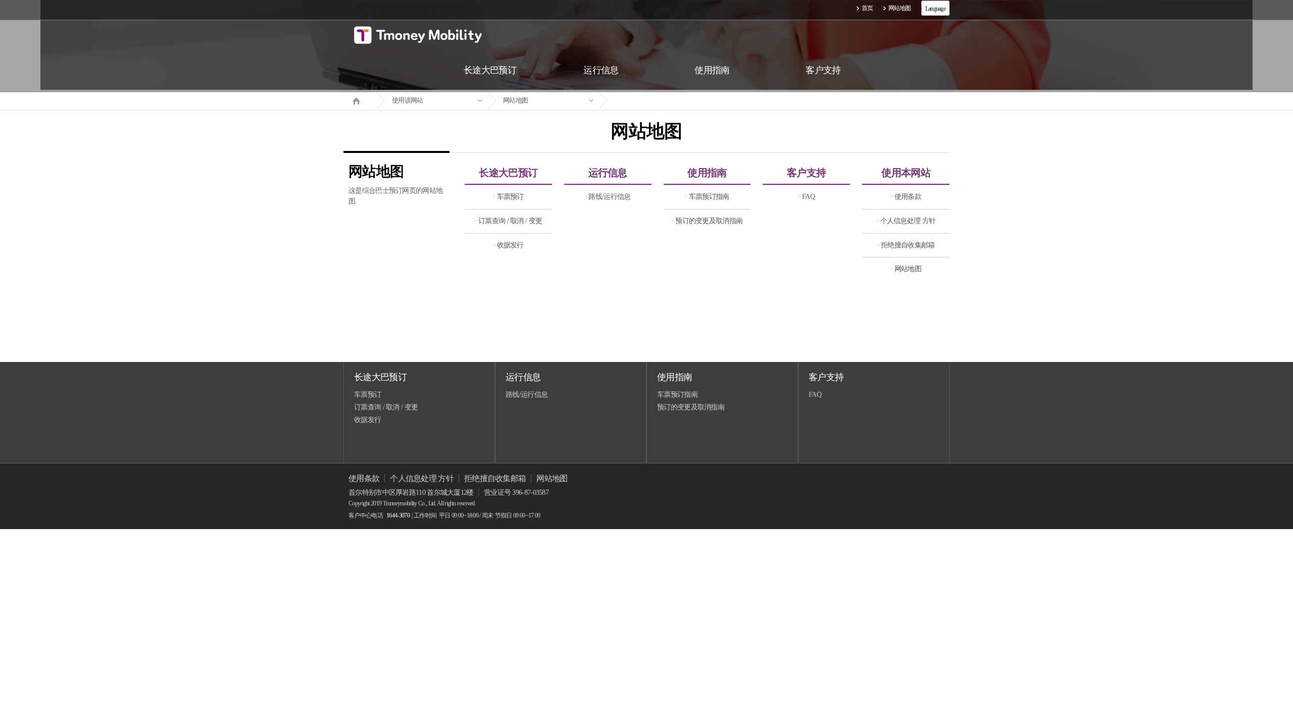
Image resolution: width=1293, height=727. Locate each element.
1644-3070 (398, 515)
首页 (867, 8)
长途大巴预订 (508, 172)
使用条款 (364, 478)
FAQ (815, 394)
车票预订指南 (677, 394)
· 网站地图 (905, 269)
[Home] (360, 100)
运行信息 (607, 172)
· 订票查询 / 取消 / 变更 (508, 221)
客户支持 (806, 172)
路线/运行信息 (527, 394)
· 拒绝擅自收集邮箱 (906, 245)
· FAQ (807, 196)
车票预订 (367, 394)
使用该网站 (407, 100)
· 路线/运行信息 (608, 196)
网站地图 (899, 8)
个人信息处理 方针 (422, 478)
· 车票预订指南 (707, 196)
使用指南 (706, 172)
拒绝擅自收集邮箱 (495, 478)
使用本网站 (905, 172)
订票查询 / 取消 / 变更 (386, 407)
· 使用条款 (905, 196)
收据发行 (367, 420)
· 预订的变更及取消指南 (707, 221)
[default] (654, 100)
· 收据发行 (508, 245)
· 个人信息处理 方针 (905, 221)
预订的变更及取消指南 (690, 407)
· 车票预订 (508, 196)
